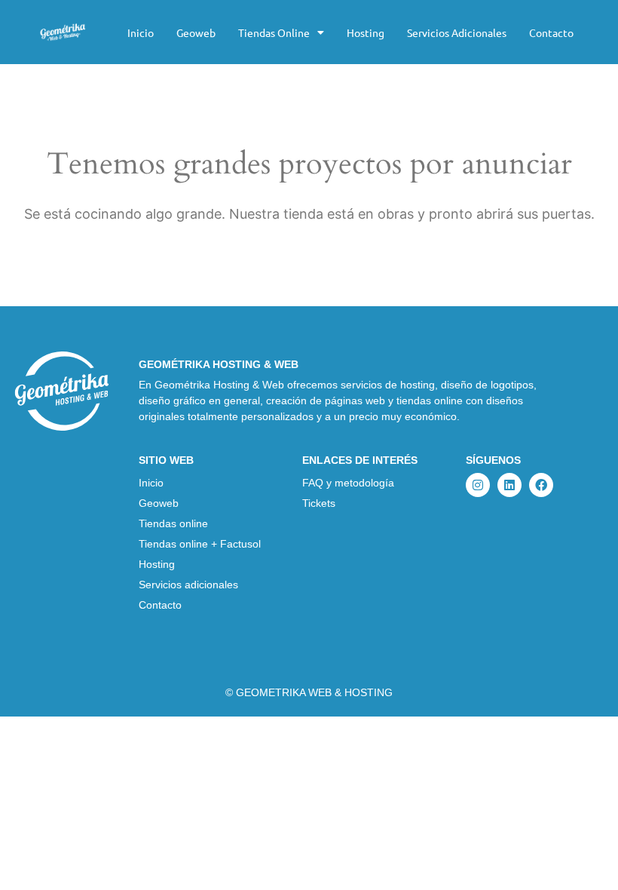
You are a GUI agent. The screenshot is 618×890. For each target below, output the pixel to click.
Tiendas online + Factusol (200, 544)
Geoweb (196, 32)
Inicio (140, 32)
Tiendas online (274, 32)
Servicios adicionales (456, 32)
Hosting (365, 32)
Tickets (318, 503)
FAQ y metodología (348, 483)
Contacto (551, 32)
